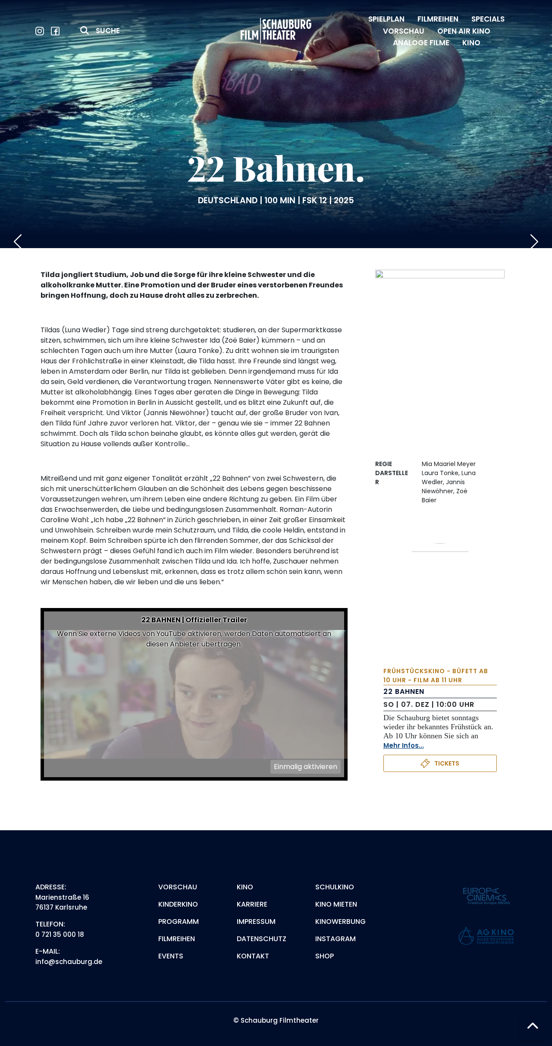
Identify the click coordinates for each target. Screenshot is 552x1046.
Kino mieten (336, 904)
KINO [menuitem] (471, 43)
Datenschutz (261, 939)
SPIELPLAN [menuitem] (386, 19)
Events (170, 956)
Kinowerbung (340, 921)
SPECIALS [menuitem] (488, 19)
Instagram (335, 939)
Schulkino (334, 887)
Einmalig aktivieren (305, 767)
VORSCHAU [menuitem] (403, 31)
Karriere (252, 904)
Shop (324, 956)
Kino (245, 887)
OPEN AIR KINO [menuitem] (463, 31)
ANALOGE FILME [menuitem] (421, 43)
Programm (178, 921)
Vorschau (177, 887)
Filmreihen (176, 939)
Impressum (256, 921)
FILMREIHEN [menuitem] (437, 19)
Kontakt (253, 956)
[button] (533, 1027)
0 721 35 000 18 (59, 934)
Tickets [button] (446, 763)
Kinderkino (178, 904)
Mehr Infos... (403, 745)
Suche (108, 30)
